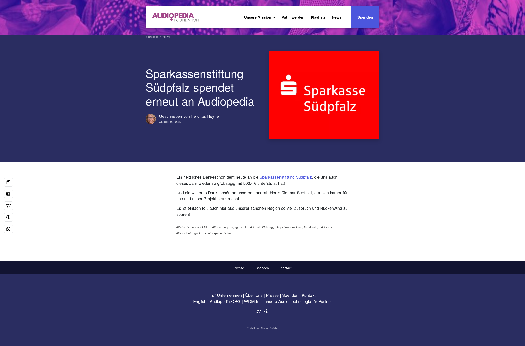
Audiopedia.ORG (225, 301)
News (336, 17)
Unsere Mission (257, 17)
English (199, 301)
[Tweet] (8, 205)
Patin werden (293, 17)
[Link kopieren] (8, 182)
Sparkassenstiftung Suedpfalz (297, 227)
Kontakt (285, 268)
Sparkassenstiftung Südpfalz (286, 177)
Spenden (365, 17)
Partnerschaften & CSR (193, 227)
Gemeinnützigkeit (189, 233)
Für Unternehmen (226, 295)
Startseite (152, 37)
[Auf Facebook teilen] (8, 217)
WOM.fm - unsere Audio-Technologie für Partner (288, 301)
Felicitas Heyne (205, 116)
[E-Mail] (8, 194)
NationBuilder (269, 328)
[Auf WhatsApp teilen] (8, 229)
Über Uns (253, 295)
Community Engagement (230, 227)
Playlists (318, 17)
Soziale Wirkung (262, 227)
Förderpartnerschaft (219, 233)
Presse (239, 268)
